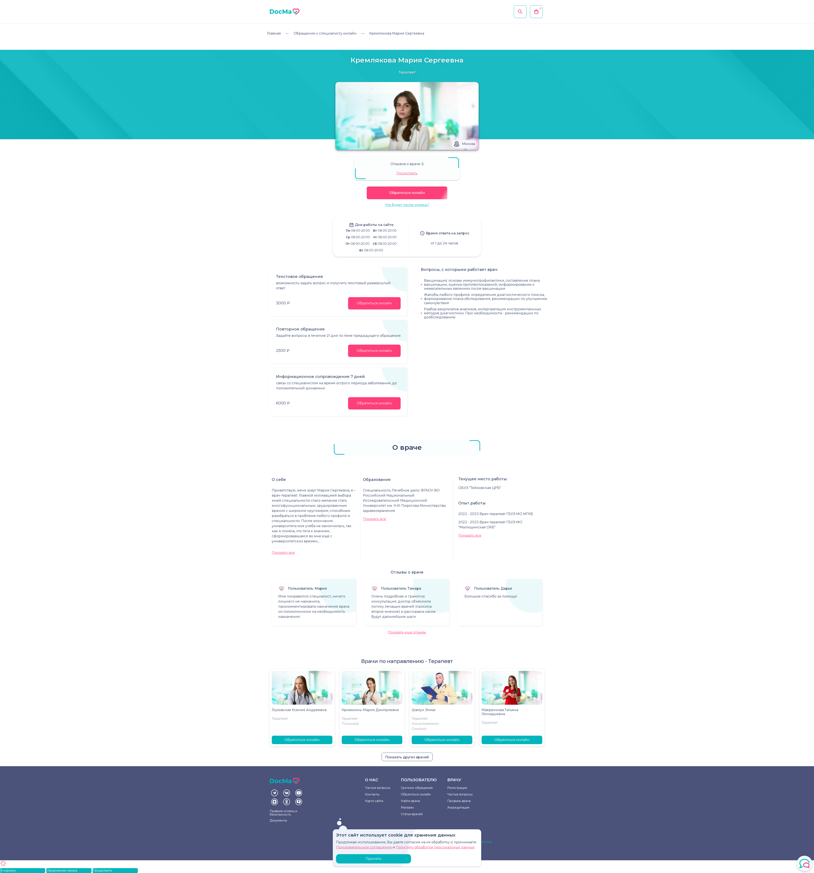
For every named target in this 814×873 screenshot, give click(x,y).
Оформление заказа (61, 870)
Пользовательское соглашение (364, 847)
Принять (373, 859)
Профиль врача (459, 801)
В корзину (8, 870)
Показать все (283, 553)
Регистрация (457, 788)
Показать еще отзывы (407, 632)
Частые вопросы (377, 788)
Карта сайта (374, 801)
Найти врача (410, 801)
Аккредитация (458, 807)
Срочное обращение (417, 788)
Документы (278, 820)
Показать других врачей (407, 757)
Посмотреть (407, 173)
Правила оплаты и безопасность (283, 812)
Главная (274, 33)
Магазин (407, 807)
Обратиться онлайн (407, 193)
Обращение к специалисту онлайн (325, 33)
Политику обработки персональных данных (435, 847)
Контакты (372, 794)
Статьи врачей (412, 814)
